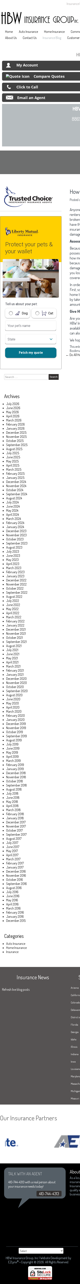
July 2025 (12, 453)
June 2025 (13, 457)
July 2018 (12, 793)
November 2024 (16, 486)
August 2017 (14, 839)
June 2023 (13, 556)
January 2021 (15, 674)
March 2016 (13, 908)
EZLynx (12, 1262)
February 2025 (15, 473)
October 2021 (14, 638)
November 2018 (16, 777)
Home (9, 32)
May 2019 (12, 752)
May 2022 (12, 609)
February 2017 (15, 863)
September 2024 (16, 494)
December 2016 (16, 871)
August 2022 (14, 597)
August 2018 (14, 789)
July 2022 (12, 601)
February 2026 (15, 424)
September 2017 (16, 834)
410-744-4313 (49, 1193)
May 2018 (12, 802)
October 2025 (15, 441)
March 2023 (13, 568)
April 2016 (12, 904)
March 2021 (13, 666)
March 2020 (14, 711)
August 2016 (14, 888)
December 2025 (16, 432)
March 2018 (13, 810)
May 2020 (12, 703)
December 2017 (16, 822)
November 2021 (16, 633)
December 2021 (16, 629)
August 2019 (14, 740)
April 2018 (12, 806)
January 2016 (15, 916)
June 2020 (13, 699)
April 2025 (12, 465)
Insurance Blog (52, 38)
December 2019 (16, 724)
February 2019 (15, 765)
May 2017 (12, 851)
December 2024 (16, 482)
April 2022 (12, 613)
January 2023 (15, 576)
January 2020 (15, 720)
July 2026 (12, 404)
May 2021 (12, 658)
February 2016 (15, 912)
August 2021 (14, 646)
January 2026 (15, 428)
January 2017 (15, 867)
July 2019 (12, 744)
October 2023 (15, 539)
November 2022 (16, 584)
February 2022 (15, 621)
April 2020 (12, 707)
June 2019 (12, 748)
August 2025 (14, 449)
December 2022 (16, 580)
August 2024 (14, 498)
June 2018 (12, 798)
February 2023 (15, 572)
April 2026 (12, 416)
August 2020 (14, 695)
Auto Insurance (28, 32)
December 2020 (16, 679)
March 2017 (13, 859)
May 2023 (12, 560)
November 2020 (16, 683)
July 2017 (12, 843)
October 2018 (14, 781)
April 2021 (12, 662)
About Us (11, 38)
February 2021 (15, 670)
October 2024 (14, 490)
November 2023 (16, 535)
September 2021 (16, 642)
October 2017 (14, 830)
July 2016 (12, 892)
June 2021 (12, 654)
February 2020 (15, 715)
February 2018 (15, 814)
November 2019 (16, 728)
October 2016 (14, 880)
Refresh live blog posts (16, 989)
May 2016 (12, 900)
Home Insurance (54, 32)
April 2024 (12, 514)
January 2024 (15, 527)
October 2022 (15, 588)
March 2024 (13, 519)
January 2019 (15, 769)
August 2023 (14, 547)
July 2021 (12, 650)
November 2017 (16, 826)
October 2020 (15, 687)
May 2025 (12, 461)
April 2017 (12, 855)
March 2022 (13, 617)
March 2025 (13, 469)
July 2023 (12, 551)
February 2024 (15, 523)
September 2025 (16, 445)
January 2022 (15, 625)
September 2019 (16, 736)
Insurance (12, 952)
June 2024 (13, 506)
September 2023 (16, 543)
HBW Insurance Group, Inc (22, 1258)
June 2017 (12, 847)
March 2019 (13, 761)
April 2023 (12, 564)
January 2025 (15, 478)
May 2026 (12, 412)
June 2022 (13, 605)
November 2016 (16, 875)
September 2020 (17, 691)
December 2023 (16, 531)
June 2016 (12, 896)
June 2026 (13, 408)
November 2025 (16, 437)
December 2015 (16, 921)
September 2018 (16, 785)
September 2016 (16, 884)
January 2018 (15, 818)
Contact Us (30, 38)
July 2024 (12, 502)
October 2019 (14, 732)
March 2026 (14, 420)
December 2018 (16, 773)
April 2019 (12, 756)
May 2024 (12, 510)
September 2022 (16, 592)
